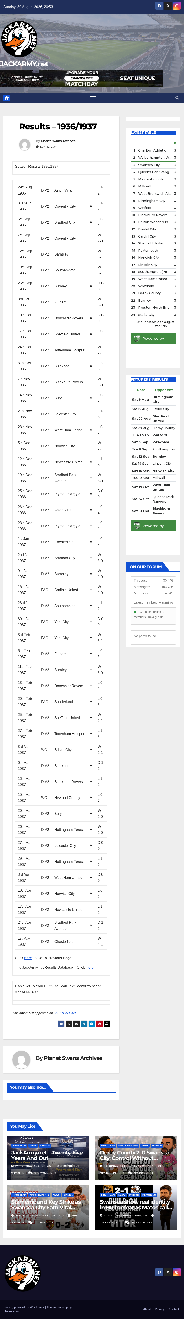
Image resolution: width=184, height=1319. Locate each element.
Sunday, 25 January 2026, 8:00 (126, 1215)
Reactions (149, 1195)
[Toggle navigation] (92, 97)
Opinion (45, 1145)
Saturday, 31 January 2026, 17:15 (40, 1215)
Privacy (160, 1309)
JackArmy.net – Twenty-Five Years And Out (47, 1155)
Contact (174, 1309)
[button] (177, 98)
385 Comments (45, 1173)
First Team (19, 1145)
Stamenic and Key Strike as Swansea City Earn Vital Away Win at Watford (46, 1207)
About (147, 1309)
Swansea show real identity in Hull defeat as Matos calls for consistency (135, 1207)
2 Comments (43, 1222)
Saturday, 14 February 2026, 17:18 (130, 1166)
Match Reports (128, 1145)
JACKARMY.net (24, 64)
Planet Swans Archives (58, 141)
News (33, 1145)
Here (28, 958)
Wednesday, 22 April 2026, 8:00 (38, 1166)
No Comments (144, 1173)
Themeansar (11, 1311)
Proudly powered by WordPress (24, 1307)
